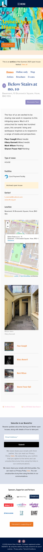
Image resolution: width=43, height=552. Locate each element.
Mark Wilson (21, 373)
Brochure (20, 76)
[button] (24, 246)
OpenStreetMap (25, 276)
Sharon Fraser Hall (24, 387)
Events (31, 76)
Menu (22, 4)
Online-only (22, 72)
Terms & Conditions (29, 549)
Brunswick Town (33, 102)
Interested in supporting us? (22, 524)
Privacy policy (18, 549)
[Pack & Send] (8, 513)
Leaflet (16, 276)
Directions (11, 240)
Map (32, 72)
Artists (10, 76)
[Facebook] (3, 13)
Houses (10, 72)
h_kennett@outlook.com (14, 197)
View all (24, 64)
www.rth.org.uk (10, 200)
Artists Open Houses (14, 544)
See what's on (8, 45)
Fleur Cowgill (22, 346)
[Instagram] (7, 13)
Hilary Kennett (22, 359)
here (12, 456)
